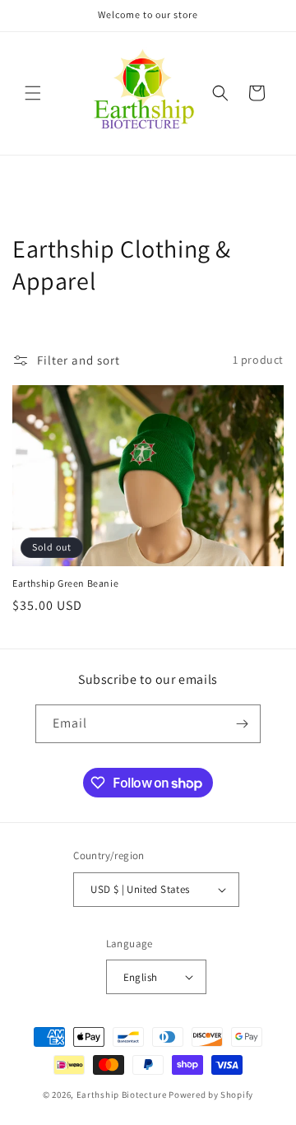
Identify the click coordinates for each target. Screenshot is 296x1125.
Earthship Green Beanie (65, 583)
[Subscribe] (242, 723)
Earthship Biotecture (121, 1094)
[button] (33, 93)
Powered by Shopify (211, 1094)
